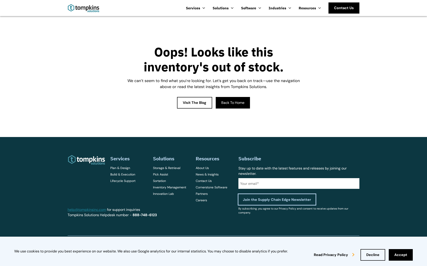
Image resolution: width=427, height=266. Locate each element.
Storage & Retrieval (166, 168)
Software (248, 8)
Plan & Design (120, 168)
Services (193, 8)
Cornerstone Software (211, 187)
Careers (201, 200)
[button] (195, 8)
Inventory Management (169, 187)
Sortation (159, 181)
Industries (277, 8)
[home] (83, 8)
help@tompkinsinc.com (87, 209)
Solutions (221, 8)
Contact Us (204, 181)
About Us (202, 168)
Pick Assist (160, 174)
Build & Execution (122, 174)
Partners (202, 194)
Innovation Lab (163, 194)
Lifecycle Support (122, 181)
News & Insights (207, 174)
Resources (307, 8)
